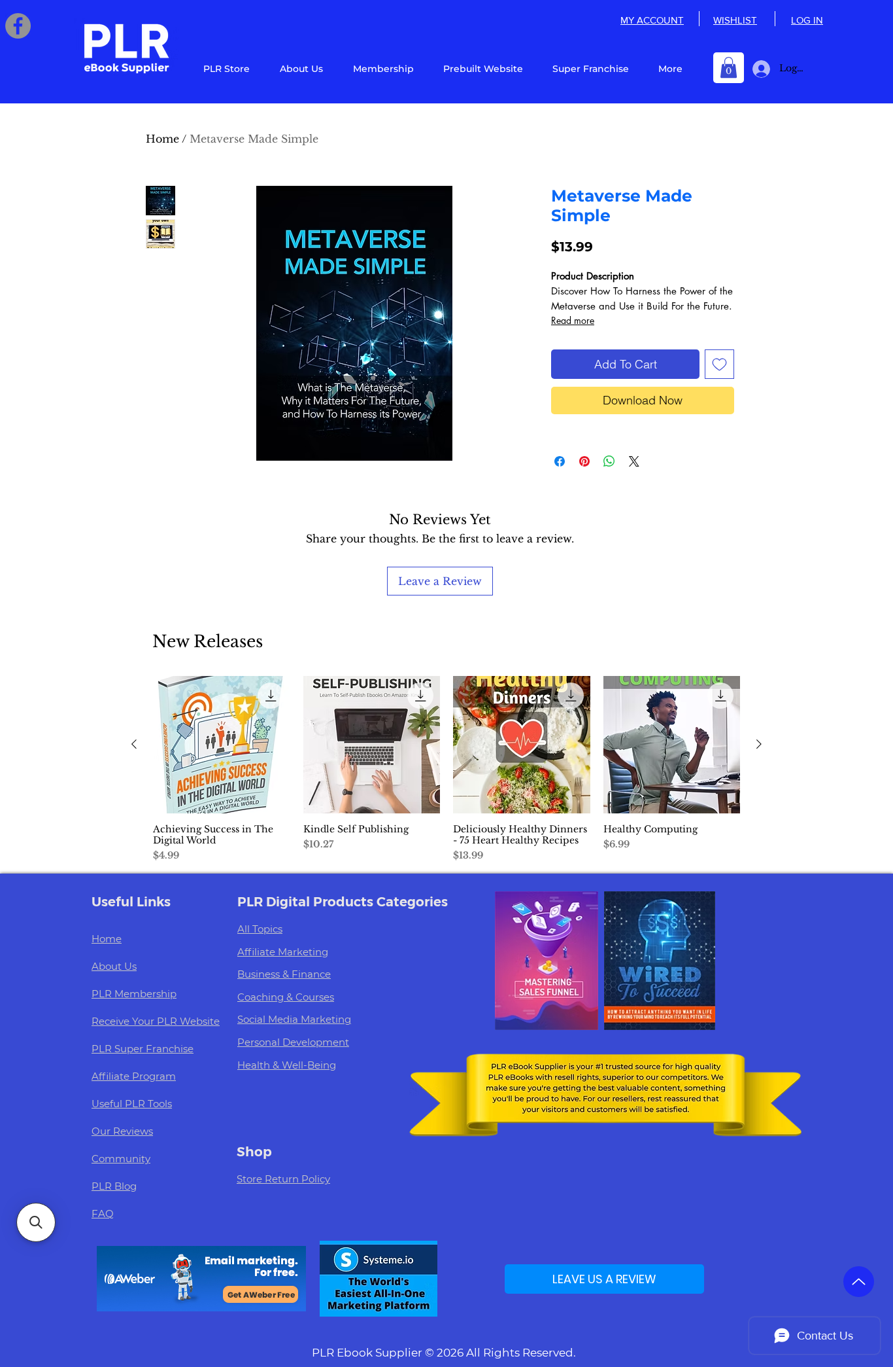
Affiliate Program (134, 1076)
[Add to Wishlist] (719, 364)
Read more (572, 320)
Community (121, 1158)
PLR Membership (134, 993)
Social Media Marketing (294, 1019)
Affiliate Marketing (282, 952)
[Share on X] (634, 461)
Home (162, 138)
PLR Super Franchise (143, 1048)
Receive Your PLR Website (156, 1021)
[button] (728, 67)
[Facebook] (18, 26)
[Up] (858, 1281)
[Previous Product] (134, 744)
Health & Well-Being (286, 1065)
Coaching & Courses (285, 997)
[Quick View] (221, 744)
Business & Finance (284, 974)
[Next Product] (759, 744)
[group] (446, 769)
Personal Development (293, 1042)
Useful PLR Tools (132, 1103)
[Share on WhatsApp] (609, 461)
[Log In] (758, 69)
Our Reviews (122, 1131)
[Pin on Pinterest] (584, 461)
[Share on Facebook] (559, 461)
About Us (114, 966)
